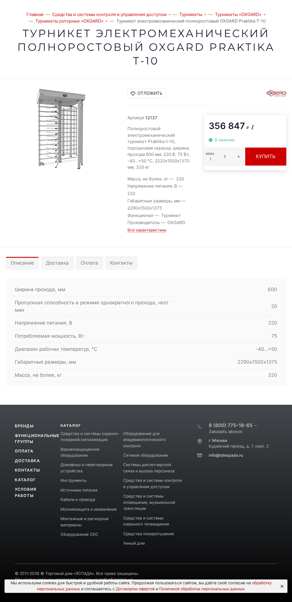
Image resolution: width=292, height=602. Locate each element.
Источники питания (79, 490)
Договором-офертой (135, 589)
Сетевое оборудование (145, 455)
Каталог (25, 480)
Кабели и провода (77, 499)
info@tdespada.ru (226, 455)
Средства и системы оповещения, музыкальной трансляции (149, 502)
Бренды (24, 426)
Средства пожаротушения (148, 533)
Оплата (89, 263)
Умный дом (134, 543)
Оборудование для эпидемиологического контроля (144, 439)
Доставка (57, 263)
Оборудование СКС (79, 534)
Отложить (150, 93)
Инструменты (73, 480)
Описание (22, 263)
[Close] (281, 586)
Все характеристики (146, 230)
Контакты (121, 263)
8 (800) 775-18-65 (231, 425)
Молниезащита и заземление (88, 509)
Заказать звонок (225, 431)
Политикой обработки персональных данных (201, 589)
